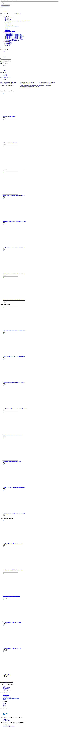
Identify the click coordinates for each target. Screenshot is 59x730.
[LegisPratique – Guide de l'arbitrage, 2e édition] (10, 460)
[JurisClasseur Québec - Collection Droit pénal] (10, 621)
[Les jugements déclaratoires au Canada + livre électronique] (10, 220)
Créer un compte (6, 10)
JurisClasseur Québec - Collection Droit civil (11, 596)
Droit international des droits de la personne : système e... (14, 382)
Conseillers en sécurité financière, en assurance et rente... (14, 247)
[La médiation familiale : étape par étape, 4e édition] (10, 433)
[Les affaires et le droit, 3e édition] (10, 115)
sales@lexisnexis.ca (6, 720)
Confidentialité (5, 696)
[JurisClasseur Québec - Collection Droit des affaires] (10, 568)
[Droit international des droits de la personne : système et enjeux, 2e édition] (10, 381)
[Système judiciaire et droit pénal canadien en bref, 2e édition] (10, 194)
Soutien (4, 699)
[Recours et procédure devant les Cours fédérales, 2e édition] (10, 512)
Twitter (4, 705)
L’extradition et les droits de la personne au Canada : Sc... (14, 273)
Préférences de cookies (7, 690)
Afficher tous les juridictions (10, 31)
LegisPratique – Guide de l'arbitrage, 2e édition (12, 461)
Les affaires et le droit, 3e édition (9, 116)
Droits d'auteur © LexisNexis (6, 682)
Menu (1, 14)
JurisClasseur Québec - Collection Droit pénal (12, 622)
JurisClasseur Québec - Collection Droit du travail (12, 543)
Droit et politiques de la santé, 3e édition (10, 142)
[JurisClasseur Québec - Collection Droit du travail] (10, 542)
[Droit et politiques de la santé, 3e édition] (10, 141)
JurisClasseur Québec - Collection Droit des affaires (13, 569)
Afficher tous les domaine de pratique (12, 25)
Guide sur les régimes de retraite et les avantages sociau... (14, 356)
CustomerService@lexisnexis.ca (8, 726)
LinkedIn (4, 703)
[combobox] (5, 59)
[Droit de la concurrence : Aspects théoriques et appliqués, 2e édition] (10, 486)
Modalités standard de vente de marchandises (11, 698)
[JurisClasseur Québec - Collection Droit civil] (10, 595)
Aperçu (4, 686)
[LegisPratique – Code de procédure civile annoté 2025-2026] (10, 329)
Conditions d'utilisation (7, 697)
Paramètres (2, 47)
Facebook (4, 704)
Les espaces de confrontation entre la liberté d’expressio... (14, 300)
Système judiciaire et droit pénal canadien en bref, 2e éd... (14, 195)
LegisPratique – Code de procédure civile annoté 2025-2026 (14, 330)
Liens (1, 7)
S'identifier (5, 75)
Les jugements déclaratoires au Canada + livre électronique (14, 221)
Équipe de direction (6, 687)
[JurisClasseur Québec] (10, 673)
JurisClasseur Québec (7, 674)
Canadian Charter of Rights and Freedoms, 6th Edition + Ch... (15, 408)
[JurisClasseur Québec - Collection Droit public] (10, 647)
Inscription (5, 74)
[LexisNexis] (18, 13)
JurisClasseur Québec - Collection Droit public (12, 648)
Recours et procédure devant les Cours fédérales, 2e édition (14, 513)
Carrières (4, 689)
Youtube (4, 706)
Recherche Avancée (4, 60)
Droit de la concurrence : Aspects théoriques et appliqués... (14, 487)
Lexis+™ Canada (6, 695)
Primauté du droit (6, 688)
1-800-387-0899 (6, 719)
